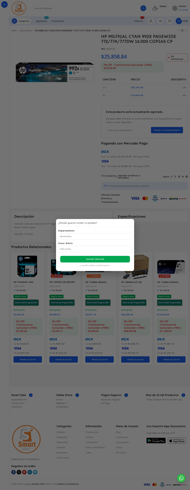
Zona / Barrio (65, 243)
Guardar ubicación (95, 259)
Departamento (66, 230)
